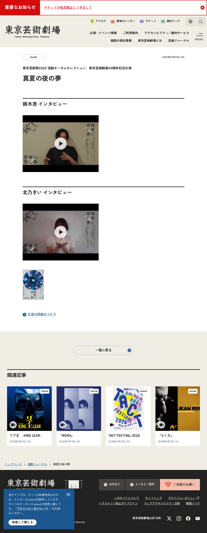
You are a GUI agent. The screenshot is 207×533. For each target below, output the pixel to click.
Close (203, 8)
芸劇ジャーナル (178, 40)
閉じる (68, 495)
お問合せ (114, 484)
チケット (151, 21)
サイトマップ (153, 498)
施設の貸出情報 (121, 40)
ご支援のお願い (184, 484)
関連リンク (193, 503)
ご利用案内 (130, 33)
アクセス (101, 21)
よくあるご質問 (144, 484)
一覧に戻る (104, 350)
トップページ (13, 464)
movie (33, 57)
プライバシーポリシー (31, 508)
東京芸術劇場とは (150, 40)
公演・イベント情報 (103, 33)
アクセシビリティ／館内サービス (166, 33)
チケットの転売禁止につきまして (68, 7)
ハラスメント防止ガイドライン (118, 503)
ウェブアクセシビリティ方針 (162, 503)
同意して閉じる (22, 522)
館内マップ (173, 21)
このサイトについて (126, 498)
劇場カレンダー (126, 21)
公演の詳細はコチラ (41, 314)
